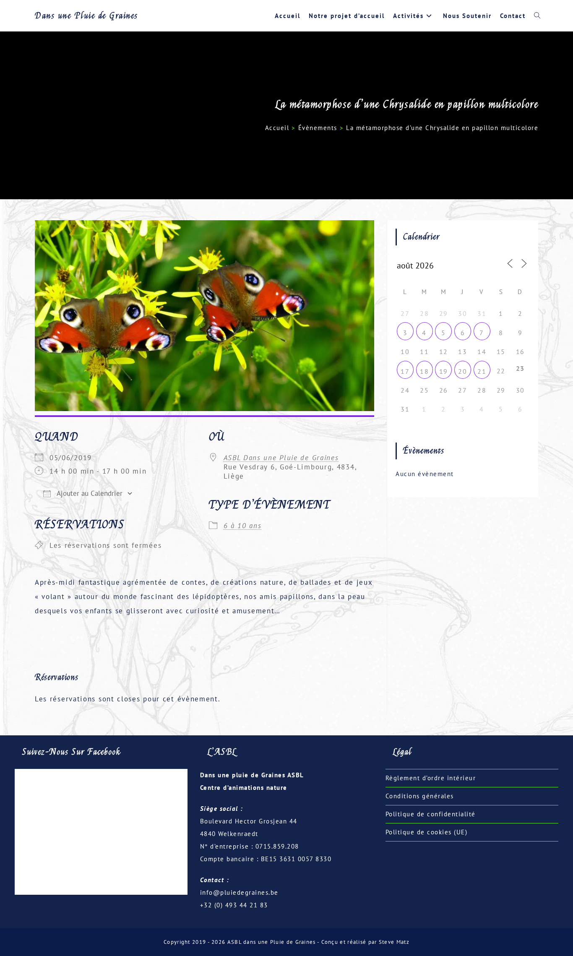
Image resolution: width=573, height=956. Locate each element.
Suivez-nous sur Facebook (71, 752)
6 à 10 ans (243, 525)
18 (424, 371)
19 (443, 371)
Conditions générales (419, 796)
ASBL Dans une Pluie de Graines (281, 457)
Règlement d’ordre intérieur (430, 778)
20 (462, 371)
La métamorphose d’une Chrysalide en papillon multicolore (442, 128)
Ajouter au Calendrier (88, 493)
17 (405, 371)
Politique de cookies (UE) (426, 832)
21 (481, 371)
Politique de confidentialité (430, 814)
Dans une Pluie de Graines (86, 15)
